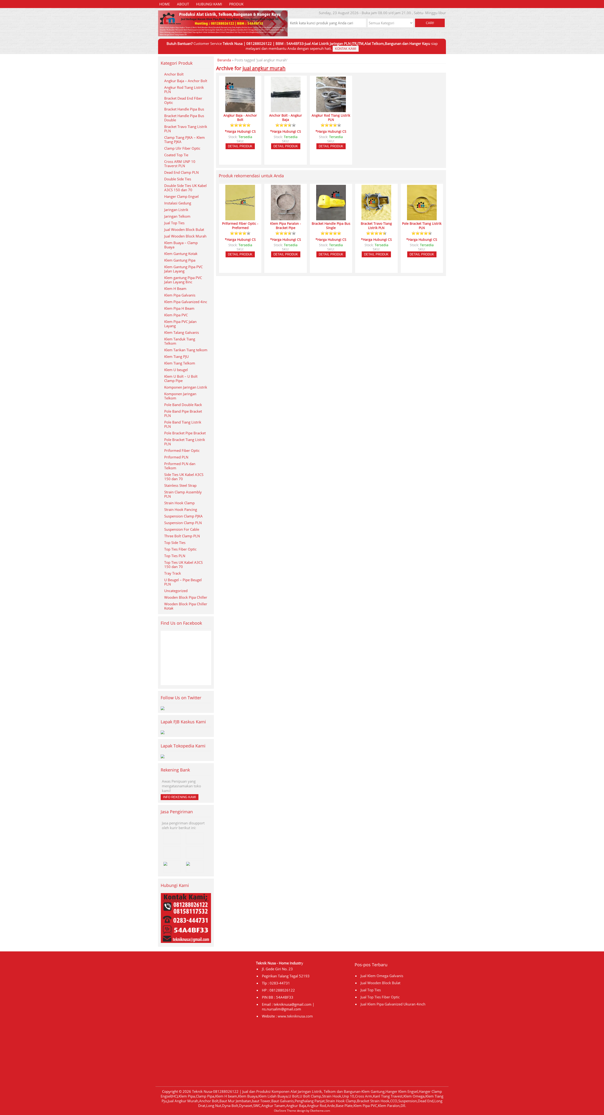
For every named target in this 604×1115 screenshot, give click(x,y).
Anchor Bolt (174, 74)
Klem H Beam (175, 288)
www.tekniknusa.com (295, 1016)
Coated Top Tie (176, 155)
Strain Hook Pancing (180, 509)
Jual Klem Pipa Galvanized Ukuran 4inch (393, 1004)
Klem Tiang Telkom (179, 363)
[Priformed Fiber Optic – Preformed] (240, 218)
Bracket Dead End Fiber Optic (183, 100)
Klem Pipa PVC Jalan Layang (180, 323)
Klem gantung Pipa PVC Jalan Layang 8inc (183, 279)
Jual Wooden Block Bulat (184, 229)
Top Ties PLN (174, 555)
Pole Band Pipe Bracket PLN (183, 413)
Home (164, 4)
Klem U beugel (176, 369)
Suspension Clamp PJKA (183, 516)
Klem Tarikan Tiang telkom (185, 350)
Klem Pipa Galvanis (179, 295)
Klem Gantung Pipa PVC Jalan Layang (183, 268)
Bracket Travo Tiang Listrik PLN (185, 128)
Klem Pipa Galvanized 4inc (185, 301)
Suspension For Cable (181, 529)
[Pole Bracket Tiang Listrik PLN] (422, 218)
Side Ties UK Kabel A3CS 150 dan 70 (183, 476)
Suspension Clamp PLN (183, 522)
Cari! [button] (430, 23)
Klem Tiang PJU (176, 356)
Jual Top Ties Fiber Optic (380, 997)
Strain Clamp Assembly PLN (183, 494)
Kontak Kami (345, 49)
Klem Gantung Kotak (180, 253)
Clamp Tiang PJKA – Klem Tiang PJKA (184, 139)
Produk (236, 4)
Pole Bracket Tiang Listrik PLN (184, 441)
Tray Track (172, 573)
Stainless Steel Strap (180, 485)
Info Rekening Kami (179, 797)
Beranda (224, 60)
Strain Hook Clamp (179, 502)
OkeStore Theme (285, 1111)
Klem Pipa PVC (176, 315)
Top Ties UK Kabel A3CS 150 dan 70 (183, 564)
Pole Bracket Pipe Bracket (185, 433)
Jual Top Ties (174, 222)
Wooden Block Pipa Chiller (185, 597)
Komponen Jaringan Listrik (185, 387)
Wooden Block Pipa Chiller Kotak (185, 606)
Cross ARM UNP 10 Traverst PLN (179, 163)
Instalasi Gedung (177, 203)
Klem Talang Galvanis (181, 332)
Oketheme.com (320, 1111)
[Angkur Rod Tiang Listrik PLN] (331, 110)
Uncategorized (176, 590)
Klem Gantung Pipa (179, 260)
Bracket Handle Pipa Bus (184, 109)
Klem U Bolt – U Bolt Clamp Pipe (180, 378)
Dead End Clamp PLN (181, 172)
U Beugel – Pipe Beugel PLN (183, 581)
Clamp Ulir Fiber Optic (182, 148)
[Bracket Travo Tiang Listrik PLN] (376, 218)
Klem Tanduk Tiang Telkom (179, 341)
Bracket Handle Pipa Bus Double (184, 117)
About (183, 4)
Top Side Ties (174, 542)
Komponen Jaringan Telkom (180, 395)
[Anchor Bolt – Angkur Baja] (286, 110)
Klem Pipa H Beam (179, 308)
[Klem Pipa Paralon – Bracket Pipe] (286, 218)
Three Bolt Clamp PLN (182, 536)
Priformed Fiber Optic (182, 450)
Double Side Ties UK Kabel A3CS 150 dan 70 (185, 187)
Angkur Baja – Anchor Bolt (185, 80)
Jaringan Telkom (177, 216)
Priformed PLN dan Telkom (179, 465)
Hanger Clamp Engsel (181, 196)
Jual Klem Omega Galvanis (382, 975)
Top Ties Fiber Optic (180, 549)
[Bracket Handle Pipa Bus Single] (331, 218)
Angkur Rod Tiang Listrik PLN (184, 89)
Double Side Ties (177, 179)
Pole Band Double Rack (183, 404)
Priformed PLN (176, 457)
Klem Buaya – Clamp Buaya (181, 244)
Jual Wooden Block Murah (185, 236)
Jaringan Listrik (176, 209)
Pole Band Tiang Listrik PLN (182, 424)
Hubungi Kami (209, 4)
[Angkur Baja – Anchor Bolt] (240, 110)
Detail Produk (240, 146)
